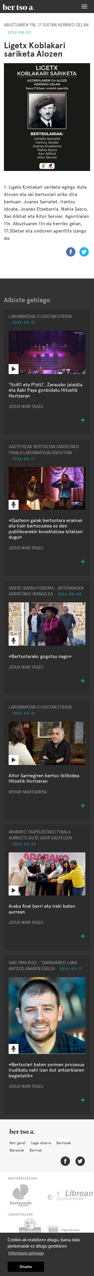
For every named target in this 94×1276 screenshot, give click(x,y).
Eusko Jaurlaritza (29, 1231)
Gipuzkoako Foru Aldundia (68, 1231)
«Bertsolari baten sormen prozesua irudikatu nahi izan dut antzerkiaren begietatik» (46, 1070)
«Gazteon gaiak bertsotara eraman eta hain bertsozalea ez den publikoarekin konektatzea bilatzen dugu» (46, 529)
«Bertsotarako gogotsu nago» (40, 656)
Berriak (36, 1150)
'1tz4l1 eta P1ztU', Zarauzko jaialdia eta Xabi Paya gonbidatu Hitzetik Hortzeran (45, 390)
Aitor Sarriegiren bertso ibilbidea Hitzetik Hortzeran (44, 778)
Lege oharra (41, 1143)
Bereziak (17, 1150)
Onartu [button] (26, 1267)
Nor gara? (18, 1143)
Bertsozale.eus (24, 1195)
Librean (70, 1195)
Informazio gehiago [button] (26, 1253)
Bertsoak (63, 1143)
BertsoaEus (26, 6)
